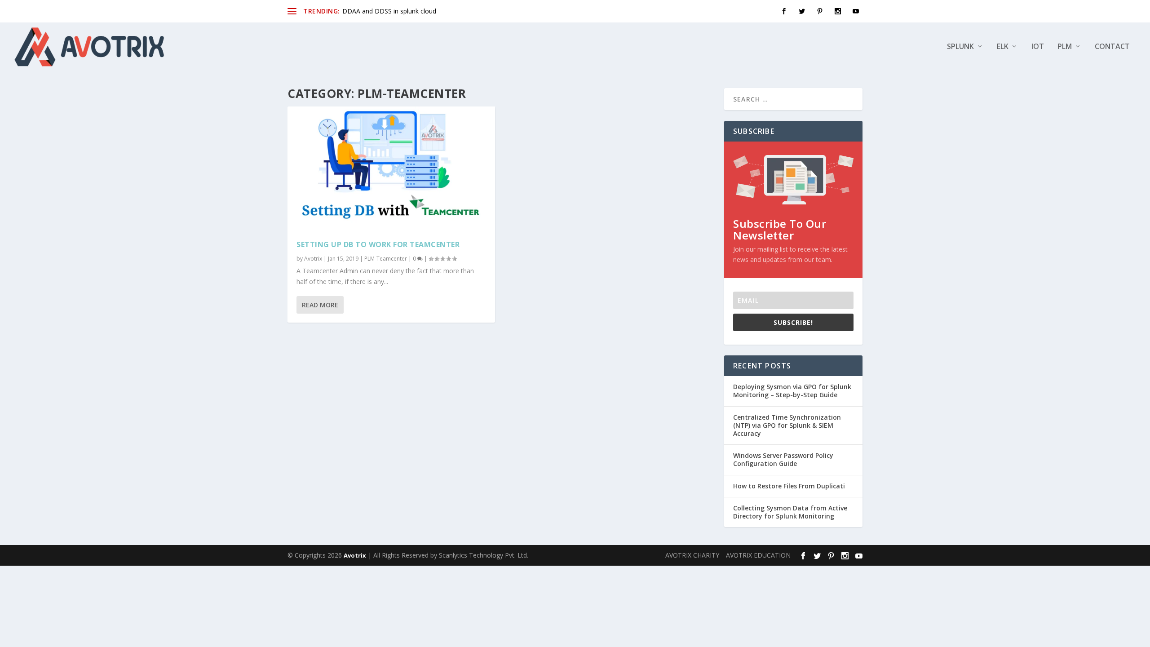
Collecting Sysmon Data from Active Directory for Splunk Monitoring (790, 512)
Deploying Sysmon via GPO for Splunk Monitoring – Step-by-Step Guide (792, 390)
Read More (320, 305)
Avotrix (313, 258)
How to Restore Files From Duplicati (789, 486)
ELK (1002, 47)
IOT (1037, 47)
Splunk (960, 47)
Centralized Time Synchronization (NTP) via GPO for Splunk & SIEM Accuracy (787, 425)
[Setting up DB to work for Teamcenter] (391, 168)
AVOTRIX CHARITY (692, 555)
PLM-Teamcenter (385, 258)
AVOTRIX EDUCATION (758, 555)
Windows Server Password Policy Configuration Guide (783, 459)
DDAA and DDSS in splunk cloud (389, 11)
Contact (1112, 47)
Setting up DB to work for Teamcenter (378, 244)
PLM (1064, 47)
